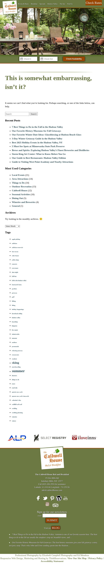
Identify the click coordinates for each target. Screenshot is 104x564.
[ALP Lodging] (16, 443)
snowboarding (16, 367)
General (16, 206)
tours (13, 384)
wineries (14, 417)
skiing (15, 362)
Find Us (70, 4)
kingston (14, 326)
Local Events (18, 175)
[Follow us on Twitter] (45, 498)
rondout (14, 359)
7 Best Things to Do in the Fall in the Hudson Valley (37, 127)
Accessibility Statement (52, 561)
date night (15, 272)
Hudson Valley (52, 4)
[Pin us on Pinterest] (52, 498)
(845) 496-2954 (48, 484)
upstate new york (17, 392)
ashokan (14, 243)
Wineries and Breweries (23, 202)
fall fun (14, 276)
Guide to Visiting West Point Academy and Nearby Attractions (42, 162)
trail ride (14, 388)
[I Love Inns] (84, 443)
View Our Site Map (76, 558)
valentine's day (16, 400)
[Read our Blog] (59, 498)
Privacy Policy (95, 558)
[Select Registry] (49, 443)
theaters (14, 375)
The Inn (62, 4)
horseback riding (17, 313)
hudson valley (16, 317)
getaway (14, 293)
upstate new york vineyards (20, 396)
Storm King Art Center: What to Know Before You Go (39, 154)
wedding (14, 408)
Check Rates (94, 2)
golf (13, 297)
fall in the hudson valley (19, 280)
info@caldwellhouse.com (52, 490)
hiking (14, 301)
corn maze (15, 268)
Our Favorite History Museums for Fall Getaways (36, 131)
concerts (14, 264)
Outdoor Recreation (22, 186)
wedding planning (17, 412)
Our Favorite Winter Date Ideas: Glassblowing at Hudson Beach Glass (46, 134)
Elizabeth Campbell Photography (57, 555)
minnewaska (15, 334)
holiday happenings (18, 309)
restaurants (15, 355)
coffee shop (15, 260)
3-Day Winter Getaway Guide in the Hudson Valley (37, 138)
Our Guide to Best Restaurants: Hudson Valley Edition (39, 158)
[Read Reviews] (55, 505)
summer (18, 371)
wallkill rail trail (17, 404)
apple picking (16, 239)
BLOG (56, 527)
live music (15, 330)
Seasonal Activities (21, 194)
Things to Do (18, 183)
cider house (15, 255)
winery (14, 421)
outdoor (14, 342)
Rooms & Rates (23, 4)
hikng (13, 305)
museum (14, 338)
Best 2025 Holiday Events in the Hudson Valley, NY (37, 142)
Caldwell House (19, 190)
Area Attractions (20, 179)
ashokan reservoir (17, 247)
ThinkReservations (57, 558)
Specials (42, 4)
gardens (14, 288)
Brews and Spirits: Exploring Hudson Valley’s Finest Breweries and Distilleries (50, 150)
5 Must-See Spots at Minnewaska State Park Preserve (38, 146)
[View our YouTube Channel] (66, 498)
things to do (15, 379)
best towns (15, 251)
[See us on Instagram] (48, 505)
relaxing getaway (17, 350)
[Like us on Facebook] (38, 498)
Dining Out (17, 198)
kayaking (15, 322)
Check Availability (74, 59)
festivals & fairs (17, 284)
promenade (15, 346)
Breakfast (34, 4)
